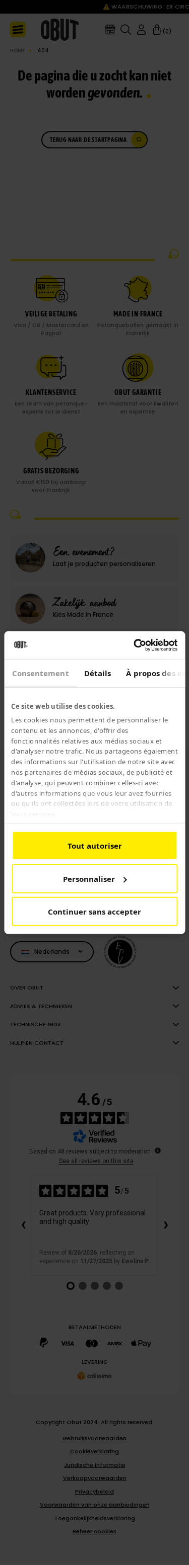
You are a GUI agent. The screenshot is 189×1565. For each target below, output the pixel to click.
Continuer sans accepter (94, 912)
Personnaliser (89, 878)
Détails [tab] (97, 673)
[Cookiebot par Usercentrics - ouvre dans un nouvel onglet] (134, 644)
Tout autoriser (95, 846)
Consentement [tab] (40, 673)
